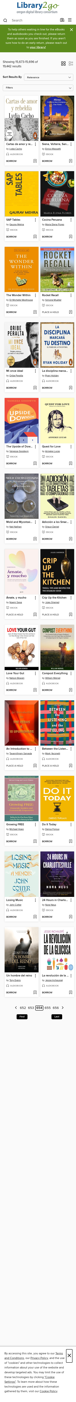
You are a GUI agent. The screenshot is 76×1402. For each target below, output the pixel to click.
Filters (9, 87)
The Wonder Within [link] (18, 295)
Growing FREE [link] (15, 824)
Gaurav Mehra (16, 224)
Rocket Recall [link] (50, 295)
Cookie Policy (48, 1391)
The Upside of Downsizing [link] (19, 446)
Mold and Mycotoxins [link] (19, 522)
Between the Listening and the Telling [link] (55, 749)
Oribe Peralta (16, 375)
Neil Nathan (15, 526)
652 (23, 1008)
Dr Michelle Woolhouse (21, 300)
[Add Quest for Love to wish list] (70, 463)
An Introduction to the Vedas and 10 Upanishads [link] (19, 749)
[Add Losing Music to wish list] (35, 917)
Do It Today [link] (49, 824)
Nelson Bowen (16, 678)
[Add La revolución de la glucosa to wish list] (70, 992)
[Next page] (62, 1008)
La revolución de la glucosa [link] (55, 975)
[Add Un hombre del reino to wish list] (35, 992)
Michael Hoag (16, 829)
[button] (63, 65)
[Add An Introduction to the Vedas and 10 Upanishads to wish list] (35, 766)
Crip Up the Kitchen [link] (54, 597)
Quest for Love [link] (51, 446)
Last (56, 1016)
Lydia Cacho (15, 148)
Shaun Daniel (52, 526)
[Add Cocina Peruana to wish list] (70, 237)
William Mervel (52, 678)
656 (56, 1008)
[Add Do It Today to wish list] (70, 841)
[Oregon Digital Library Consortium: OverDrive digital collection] (38, 8)
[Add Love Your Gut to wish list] (35, 690)
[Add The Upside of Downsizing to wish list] (35, 463)
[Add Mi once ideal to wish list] (35, 388)
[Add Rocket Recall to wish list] (70, 312)
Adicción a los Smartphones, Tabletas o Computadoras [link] (55, 522)
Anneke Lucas (52, 451)
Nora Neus (50, 904)
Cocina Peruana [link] (52, 220)
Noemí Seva (15, 602)
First (22, 1016)
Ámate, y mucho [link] (16, 597)
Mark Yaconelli (52, 753)
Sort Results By (12, 77)
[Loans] (62, 20)
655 (48, 1008)
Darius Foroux (52, 829)
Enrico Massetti (53, 148)
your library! (38, 47)
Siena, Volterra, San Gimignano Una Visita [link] (55, 144)
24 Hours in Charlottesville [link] (55, 900)
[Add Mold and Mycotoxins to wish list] (35, 539)
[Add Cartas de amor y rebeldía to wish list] (35, 161)
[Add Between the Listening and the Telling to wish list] (70, 766)
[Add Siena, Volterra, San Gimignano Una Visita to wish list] (70, 161)
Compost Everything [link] (55, 673)
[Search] (5, 20)
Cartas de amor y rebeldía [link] (19, 144)
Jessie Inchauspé (54, 980)
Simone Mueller (53, 300)
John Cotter (15, 904)
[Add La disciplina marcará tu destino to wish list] (70, 388)
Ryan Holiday (52, 375)
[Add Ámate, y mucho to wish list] (35, 614)
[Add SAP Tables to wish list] (35, 237)
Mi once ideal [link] (14, 371)
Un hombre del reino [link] (19, 975)
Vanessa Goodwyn (19, 451)
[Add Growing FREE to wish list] (35, 841)
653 (31, 1008)
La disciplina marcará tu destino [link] (55, 371)
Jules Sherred (52, 602)
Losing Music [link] (14, 900)
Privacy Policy (39, 1358)
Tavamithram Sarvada (20, 753)
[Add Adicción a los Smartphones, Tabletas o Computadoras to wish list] (70, 539)
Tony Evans (15, 980)
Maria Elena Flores (54, 224)
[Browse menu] (69, 20)
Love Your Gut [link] (15, 673)
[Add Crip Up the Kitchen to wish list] (70, 614)
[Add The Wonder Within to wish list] (35, 312)
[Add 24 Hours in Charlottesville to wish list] (70, 917)
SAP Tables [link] (13, 220)
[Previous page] (16, 1008)
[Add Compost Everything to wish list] (70, 690)
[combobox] (30, 20)
